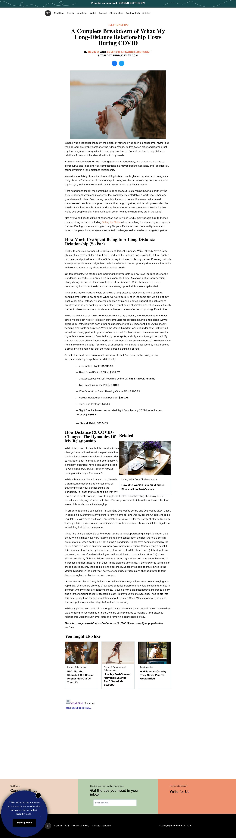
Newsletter (81, 13)
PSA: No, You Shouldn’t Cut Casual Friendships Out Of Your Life (80, 677)
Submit (140, 802)
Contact (58, 825)
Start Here (59, 13)
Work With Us (133, 13)
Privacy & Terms (80, 825)
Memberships (116, 13)
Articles (146, 13)
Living (70, 667)
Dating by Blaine (111, 222)
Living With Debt (130, 479)
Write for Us (180, 791)
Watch (93, 13)
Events (70, 13)
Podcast (103, 13)
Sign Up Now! (24, 822)
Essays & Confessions (114, 667)
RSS (67, 825)
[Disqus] (118, 732)
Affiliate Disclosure (101, 825)
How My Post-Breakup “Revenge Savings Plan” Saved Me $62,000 (117, 680)
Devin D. (93, 52)
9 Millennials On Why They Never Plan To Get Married (153, 675)
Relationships (118, 25)
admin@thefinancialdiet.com (128, 52)
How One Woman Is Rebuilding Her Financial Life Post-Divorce (143, 487)
